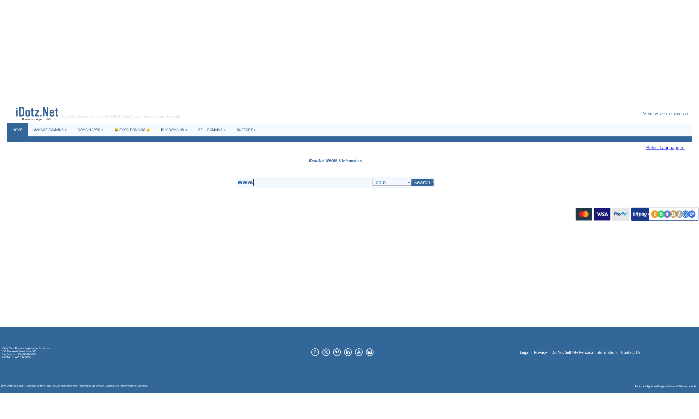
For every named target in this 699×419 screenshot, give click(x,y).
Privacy (124, 385)
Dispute (110, 385)
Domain (100, 385)
